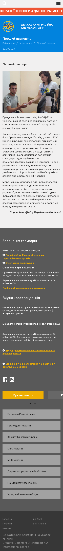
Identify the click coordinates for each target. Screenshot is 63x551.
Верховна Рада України (21, 414)
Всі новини (9, 43)
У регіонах (26, 43)
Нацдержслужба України (22, 483)
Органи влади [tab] (23, 395)
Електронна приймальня (20, 263)
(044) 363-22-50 (11, 250)
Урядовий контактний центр (24, 494)
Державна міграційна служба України (37, 26)
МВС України (15, 460)
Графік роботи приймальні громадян (24, 288)
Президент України (19, 425)
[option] (25, 396)
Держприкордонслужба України (27, 471)
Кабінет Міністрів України (22, 437)
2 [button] (35, 403)
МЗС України (15, 448)
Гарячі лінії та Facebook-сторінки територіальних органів (24, 257)
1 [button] (30, 403)
